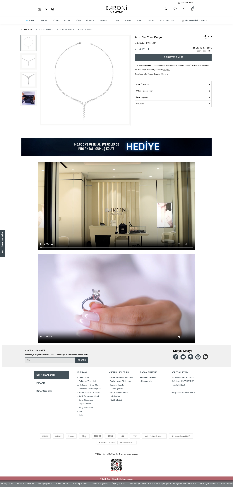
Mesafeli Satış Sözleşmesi (90, 389)
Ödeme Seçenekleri (204, 51)
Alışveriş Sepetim (148, 377)
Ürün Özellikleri (142, 84)
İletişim (82, 415)
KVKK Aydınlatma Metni (89, 396)
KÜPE (78, 21)
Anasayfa (28, 29)
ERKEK (139, 21)
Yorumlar (140, 104)
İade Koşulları (142, 97)
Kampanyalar (147, 381)
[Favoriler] (175, 9)
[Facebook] (175, 357)
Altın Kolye (48, 29)
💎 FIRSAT (30, 21)
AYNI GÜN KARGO (168, 21)
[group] (85, 80)
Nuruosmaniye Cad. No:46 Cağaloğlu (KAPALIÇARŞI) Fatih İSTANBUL (183, 381)
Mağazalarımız (85, 404)
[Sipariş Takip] (52, 9)
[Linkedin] (205, 357)
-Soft (102, 479)
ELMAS (128, 21)
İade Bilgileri (115, 396)
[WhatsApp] (46, 9)
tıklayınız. (166, 70)
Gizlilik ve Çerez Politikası (89, 392)
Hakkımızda (84, 377)
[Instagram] (198, 357)
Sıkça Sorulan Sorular (119, 392)
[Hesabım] (184, 9)
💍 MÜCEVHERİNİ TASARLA (194, 21)
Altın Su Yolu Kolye (65, 29)
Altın (38, 29)
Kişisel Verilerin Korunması (121, 377)
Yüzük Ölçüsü (116, 400)
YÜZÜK (56, 21)
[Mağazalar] (39, 9)
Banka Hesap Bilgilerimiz (120, 381)
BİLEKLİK (90, 21)
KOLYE (67, 21)
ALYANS (115, 21)
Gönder (82, 360)
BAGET (44, 21)
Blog (80, 411)
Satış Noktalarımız (86, 407)
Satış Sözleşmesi (86, 400)
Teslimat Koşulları (117, 385)
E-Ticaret (108, 479)
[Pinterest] (190, 357)
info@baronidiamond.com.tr (183, 393)
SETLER (103, 21)
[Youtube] (183, 357)
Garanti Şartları (116, 389)
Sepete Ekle (173, 57)
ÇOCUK (151, 21)
